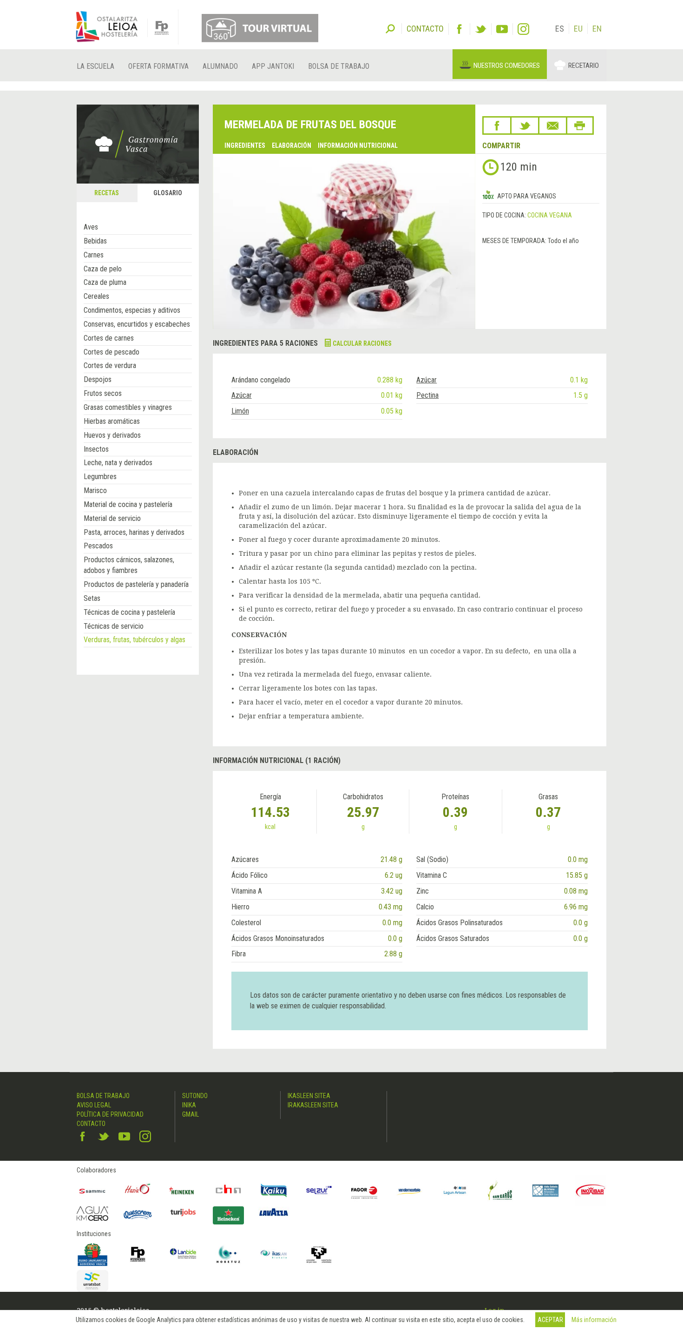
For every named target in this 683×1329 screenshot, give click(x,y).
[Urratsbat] (92, 1281)
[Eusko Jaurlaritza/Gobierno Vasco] (92, 1254)
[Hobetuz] (228, 1254)
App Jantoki (273, 66)
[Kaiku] (273, 1190)
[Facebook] (459, 29)
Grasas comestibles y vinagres (128, 407)
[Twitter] (480, 29)
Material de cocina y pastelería (128, 504)
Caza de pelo (103, 268)
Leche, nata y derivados (118, 462)
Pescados (98, 545)
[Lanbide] (183, 1254)
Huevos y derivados (112, 435)
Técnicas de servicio (114, 626)
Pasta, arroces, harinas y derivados (134, 532)
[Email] (552, 125)
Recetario (583, 65)
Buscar (390, 28)
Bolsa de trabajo (338, 66)
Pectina (427, 395)
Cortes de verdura (110, 365)
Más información (594, 1319)
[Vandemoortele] (410, 1190)
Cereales (96, 296)
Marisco (95, 490)
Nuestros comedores (506, 65)
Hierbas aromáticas (112, 421)
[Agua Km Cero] (92, 1213)
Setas (92, 598)
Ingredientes (244, 145)
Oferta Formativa (158, 66)
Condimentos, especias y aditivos (132, 310)
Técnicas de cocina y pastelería (129, 612)
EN (597, 28)
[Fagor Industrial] (364, 1190)
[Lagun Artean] (455, 1190)
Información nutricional (358, 145)
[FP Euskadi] (138, 1254)
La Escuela (95, 66)
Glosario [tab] (167, 193)
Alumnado (220, 66)
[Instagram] (523, 29)
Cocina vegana (549, 215)
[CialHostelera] (228, 1190)
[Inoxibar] (591, 1190)
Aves (91, 227)
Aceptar (550, 1319)
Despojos (98, 379)
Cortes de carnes (109, 338)
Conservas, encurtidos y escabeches (137, 324)
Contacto (91, 1123)
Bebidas (95, 241)
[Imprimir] (579, 125)
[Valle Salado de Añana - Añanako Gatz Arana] (545, 1190)
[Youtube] (502, 29)
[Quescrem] (138, 1214)
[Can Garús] (500, 1190)
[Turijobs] (183, 1212)
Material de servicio (112, 518)
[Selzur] (319, 1190)
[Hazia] (138, 1190)
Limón (240, 411)
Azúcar (426, 379)
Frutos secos (103, 393)
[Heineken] (183, 1190)
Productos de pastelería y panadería (136, 584)
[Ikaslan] (273, 1254)
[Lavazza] (273, 1211)
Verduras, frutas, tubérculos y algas (134, 639)
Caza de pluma (105, 282)
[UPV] (319, 1254)
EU (578, 28)
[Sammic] (92, 1190)
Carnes (94, 254)
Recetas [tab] (106, 193)
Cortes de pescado (111, 352)
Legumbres (100, 476)
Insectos (96, 449)
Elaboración (291, 145)
